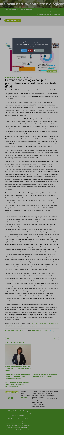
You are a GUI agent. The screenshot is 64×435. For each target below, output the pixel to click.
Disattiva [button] (30, 50)
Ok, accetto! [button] (23, 50)
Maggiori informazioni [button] (39, 50)
